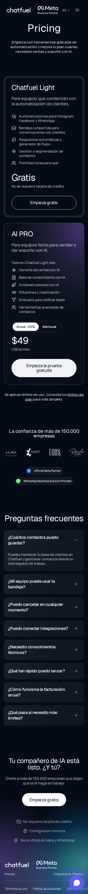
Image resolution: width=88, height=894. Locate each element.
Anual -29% (25, 326)
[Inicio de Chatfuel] (17, 864)
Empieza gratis (43, 202)
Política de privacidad (47, 889)
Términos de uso (16, 889)
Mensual (49, 326)
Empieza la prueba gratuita (44, 368)
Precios (10, 874)
